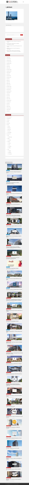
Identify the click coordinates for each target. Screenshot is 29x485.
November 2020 (9, 69)
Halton (9, 138)
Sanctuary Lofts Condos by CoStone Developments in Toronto (14, 396)
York (8, 149)
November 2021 (9, 61)
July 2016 (8, 94)
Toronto (8, 124)
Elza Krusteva (12, 173)
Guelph (8, 121)
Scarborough (9, 132)
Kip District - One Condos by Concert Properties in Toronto (13, 479)
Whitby (9, 147)
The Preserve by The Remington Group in (12, 321)
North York (9, 129)
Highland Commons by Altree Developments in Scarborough (13, 48)
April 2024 (8, 57)
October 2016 (9, 89)
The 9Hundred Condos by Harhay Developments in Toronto (14, 41)
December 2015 (9, 100)
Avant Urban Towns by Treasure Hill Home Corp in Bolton (13, 279)
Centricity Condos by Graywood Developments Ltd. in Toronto (14, 46)
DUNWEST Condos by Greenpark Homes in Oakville (14, 289)
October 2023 (9, 58)
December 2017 (9, 77)
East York (9, 130)
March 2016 (8, 98)
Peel (8, 135)
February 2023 (9, 60)
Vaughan (9, 150)
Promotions (8, 123)
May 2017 (8, 80)
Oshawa (9, 143)
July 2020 (8, 74)
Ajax (9, 144)
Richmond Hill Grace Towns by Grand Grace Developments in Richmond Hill (12, 258)
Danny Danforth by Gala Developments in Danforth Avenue (13, 236)
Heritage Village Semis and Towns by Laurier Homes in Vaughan (14, 310)
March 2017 (8, 83)
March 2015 (8, 106)
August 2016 (8, 92)
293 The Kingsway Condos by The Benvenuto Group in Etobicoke (14, 417)
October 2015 (9, 101)
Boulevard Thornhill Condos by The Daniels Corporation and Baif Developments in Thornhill (13, 247)
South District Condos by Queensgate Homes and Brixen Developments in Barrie (14, 353)
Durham (9, 141)
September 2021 (9, 63)
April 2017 (8, 81)
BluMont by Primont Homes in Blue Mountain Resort (14, 373)
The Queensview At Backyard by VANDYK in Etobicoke (13, 427)
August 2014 (8, 109)
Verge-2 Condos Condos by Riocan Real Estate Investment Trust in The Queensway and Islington (14, 51)
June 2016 (8, 95)
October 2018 (9, 75)
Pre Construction (8, 213)
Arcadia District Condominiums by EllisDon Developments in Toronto (13, 44)
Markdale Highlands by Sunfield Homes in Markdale (14, 363)
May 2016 (8, 97)
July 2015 (8, 103)
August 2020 (8, 72)
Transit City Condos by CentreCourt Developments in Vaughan (14, 458)
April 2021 (8, 66)
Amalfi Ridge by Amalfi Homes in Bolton (12, 268)
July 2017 (8, 78)
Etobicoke (9, 127)
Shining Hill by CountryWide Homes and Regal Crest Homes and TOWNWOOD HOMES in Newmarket (14, 300)
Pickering (9, 146)
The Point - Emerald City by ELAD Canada (12, 448)
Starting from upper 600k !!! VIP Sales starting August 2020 (14, 331)
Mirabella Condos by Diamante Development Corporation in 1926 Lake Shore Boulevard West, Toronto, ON (13, 385)
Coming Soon (9, 118)
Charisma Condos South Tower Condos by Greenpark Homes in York (14, 342)
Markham (9, 152)
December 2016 (9, 86)
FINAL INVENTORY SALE (10, 406)
